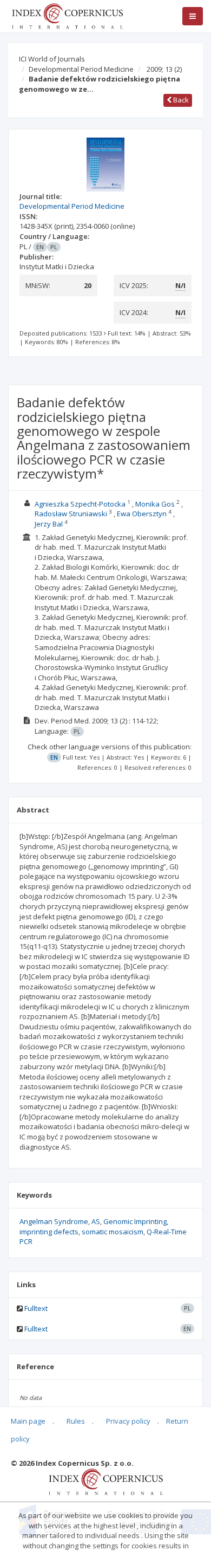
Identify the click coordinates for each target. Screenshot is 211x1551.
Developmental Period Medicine (81, 69)
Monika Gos (155, 504)
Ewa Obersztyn (142, 513)
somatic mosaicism (112, 1231)
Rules (76, 1421)
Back (180, 100)
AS (95, 1221)
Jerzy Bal (49, 524)
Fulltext (36, 1308)
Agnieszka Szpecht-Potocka (80, 504)
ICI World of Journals (52, 59)
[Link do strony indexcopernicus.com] (106, 1481)
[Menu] (192, 16)
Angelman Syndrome (53, 1221)
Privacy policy (128, 1421)
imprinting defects (48, 1231)
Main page (28, 1421)
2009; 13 (164, 69)
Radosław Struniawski (71, 513)
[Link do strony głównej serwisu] (67, 15)
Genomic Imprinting (135, 1221)
